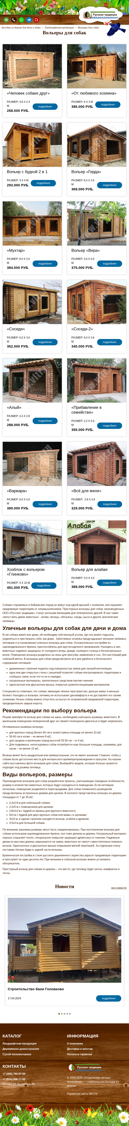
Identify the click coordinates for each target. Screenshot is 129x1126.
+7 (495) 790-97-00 (14, 1073)
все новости (118, 887)
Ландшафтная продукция (19, 1043)
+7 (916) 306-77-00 (14, 1079)
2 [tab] (62, 1014)
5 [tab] (70, 1014)
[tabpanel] (64, 950)
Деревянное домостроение (21, 1048)
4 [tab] (67, 1014)
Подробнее (45, 106)
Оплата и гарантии (79, 1054)
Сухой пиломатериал (17, 1054)
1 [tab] (59, 1014)
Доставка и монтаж (80, 1048)
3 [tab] (64, 1014)
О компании (75, 1043)
